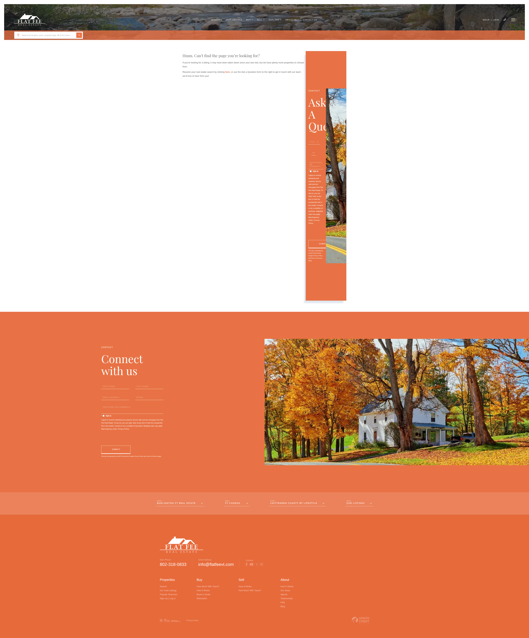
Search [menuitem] (215, 20)
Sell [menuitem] (260, 20)
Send (323, 244)
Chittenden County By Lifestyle (293, 503)
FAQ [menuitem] (282, 602)
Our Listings (355, 503)
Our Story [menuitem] (285, 590)
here (227, 72)
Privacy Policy (318, 256)
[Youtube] (251, 564)
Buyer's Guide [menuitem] (203, 594)
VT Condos (232, 503)
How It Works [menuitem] (203, 590)
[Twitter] (256, 564)
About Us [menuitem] (291, 20)
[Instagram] (261, 564)
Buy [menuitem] (248, 20)
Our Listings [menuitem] (234, 20)
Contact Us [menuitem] (310, 20)
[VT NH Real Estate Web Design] (360, 620)
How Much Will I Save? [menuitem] (208, 586)
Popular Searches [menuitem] (168, 594)
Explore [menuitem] (274, 20)
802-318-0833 (173, 564)
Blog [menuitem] (282, 606)
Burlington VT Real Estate (176, 503)
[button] (79, 35)
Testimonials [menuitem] (286, 598)
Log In (496, 20)
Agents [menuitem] (283, 594)
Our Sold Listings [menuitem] (168, 590)
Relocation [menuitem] (202, 598)
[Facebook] (246, 564)
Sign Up (486, 20)
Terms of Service (316, 258)
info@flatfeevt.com (216, 564)
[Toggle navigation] (513, 19)
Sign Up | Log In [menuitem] (168, 598)
